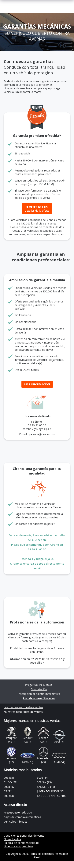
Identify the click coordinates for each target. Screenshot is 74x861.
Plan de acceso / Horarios (39, 698)
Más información (37, 384)
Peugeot (11, 738)
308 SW (42, 782)
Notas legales (12, 839)
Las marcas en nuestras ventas (23, 707)
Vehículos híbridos (15, 821)
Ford (25, 762)
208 (6, 777)
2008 (7, 787)
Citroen (43, 738)
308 (6, 796)
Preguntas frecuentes (39, 684)
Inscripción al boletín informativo (39, 694)
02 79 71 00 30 (37, 425)
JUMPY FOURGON (48, 791)
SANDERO (43, 787)
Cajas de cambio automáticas (22, 817)
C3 (6, 791)
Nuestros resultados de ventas (23, 712)
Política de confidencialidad (21, 843)
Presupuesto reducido (18, 812)
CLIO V (8, 782)
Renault (27, 738)
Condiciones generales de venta (24, 835)
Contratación (39, 689)
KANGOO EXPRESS (49, 796)
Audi (57, 762)
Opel (57, 741)
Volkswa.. (11, 758)
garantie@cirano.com (42, 434)
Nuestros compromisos (18, 846)
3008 (40, 777)
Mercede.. (43, 758)
